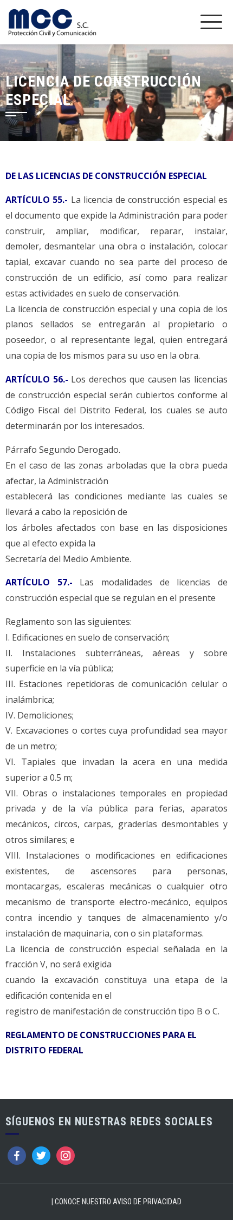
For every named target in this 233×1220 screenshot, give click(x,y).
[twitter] (41, 1155)
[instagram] (65, 1155)
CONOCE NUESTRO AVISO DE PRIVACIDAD (118, 1201)
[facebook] (17, 1155)
